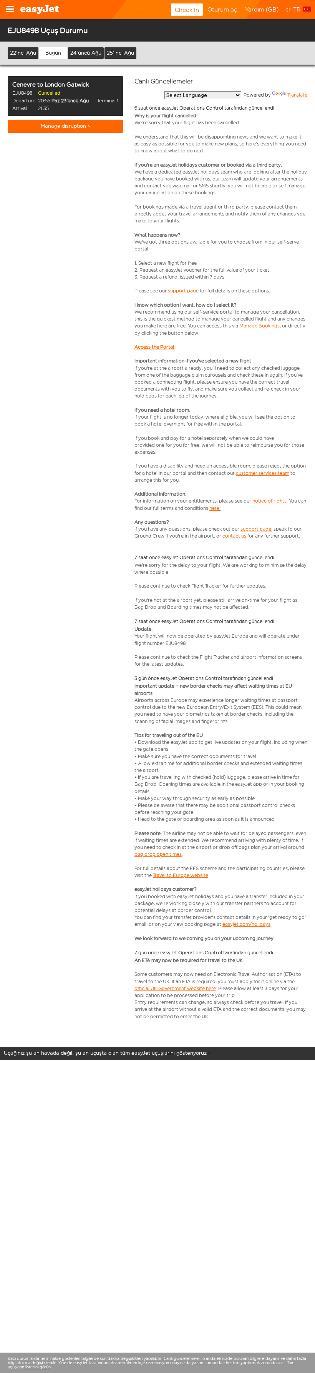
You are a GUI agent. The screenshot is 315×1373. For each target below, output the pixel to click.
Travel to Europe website (180, 875)
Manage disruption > (65, 126)
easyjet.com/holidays (246, 924)
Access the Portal (154, 347)
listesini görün (38, 1367)
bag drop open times (158, 854)
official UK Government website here (175, 988)
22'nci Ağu (23, 53)
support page (183, 291)
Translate (297, 95)
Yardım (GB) (262, 9)
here (214, 508)
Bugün (53, 53)
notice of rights (269, 501)
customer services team (262, 473)
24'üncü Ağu (85, 53)
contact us (234, 536)
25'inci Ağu (120, 53)
